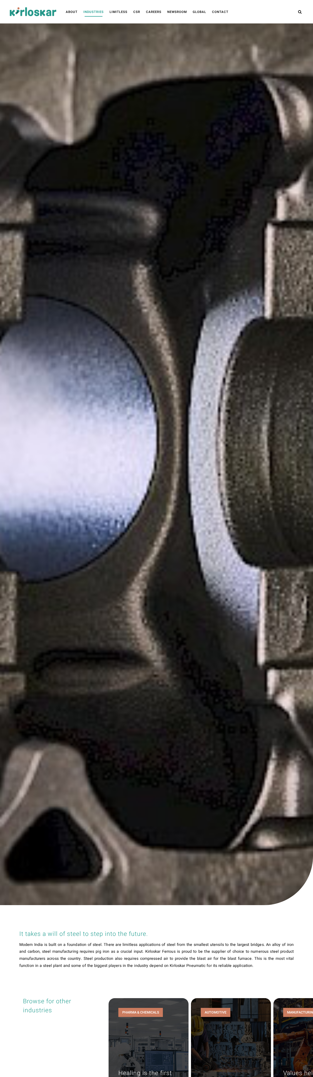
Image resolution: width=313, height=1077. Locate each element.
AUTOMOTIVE (215, 1012)
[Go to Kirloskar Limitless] (33, 12)
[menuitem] (71, 12)
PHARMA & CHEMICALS (140, 1012)
